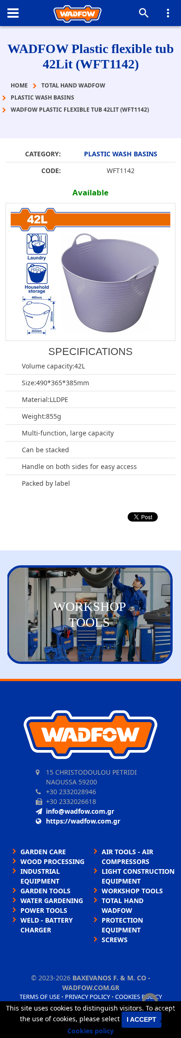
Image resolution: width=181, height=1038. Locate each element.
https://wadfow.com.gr (83, 821)
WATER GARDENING (51, 900)
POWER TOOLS (43, 910)
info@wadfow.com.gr (80, 811)
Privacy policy (87, 996)
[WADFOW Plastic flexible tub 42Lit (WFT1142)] (90, 272)
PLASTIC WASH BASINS (120, 153)
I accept (141, 1019)
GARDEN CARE (43, 851)
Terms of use (39, 996)
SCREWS (115, 939)
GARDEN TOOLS (45, 890)
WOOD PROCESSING (52, 861)
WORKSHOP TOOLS (132, 890)
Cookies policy (90, 1030)
